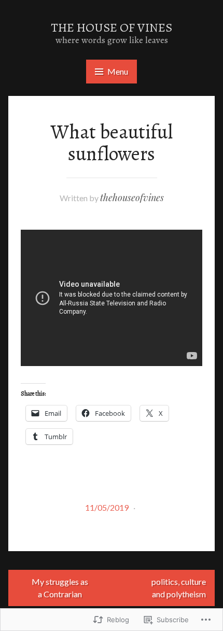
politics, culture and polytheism (178, 588)
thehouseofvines (132, 197)
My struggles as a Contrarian (60, 588)
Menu (117, 71)
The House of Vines (111, 27)
